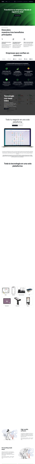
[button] (15, 1)
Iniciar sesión (26, 1)
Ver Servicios (17, 15)
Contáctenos (31, 1)
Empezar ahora (15, 125)
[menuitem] (6, 1)
